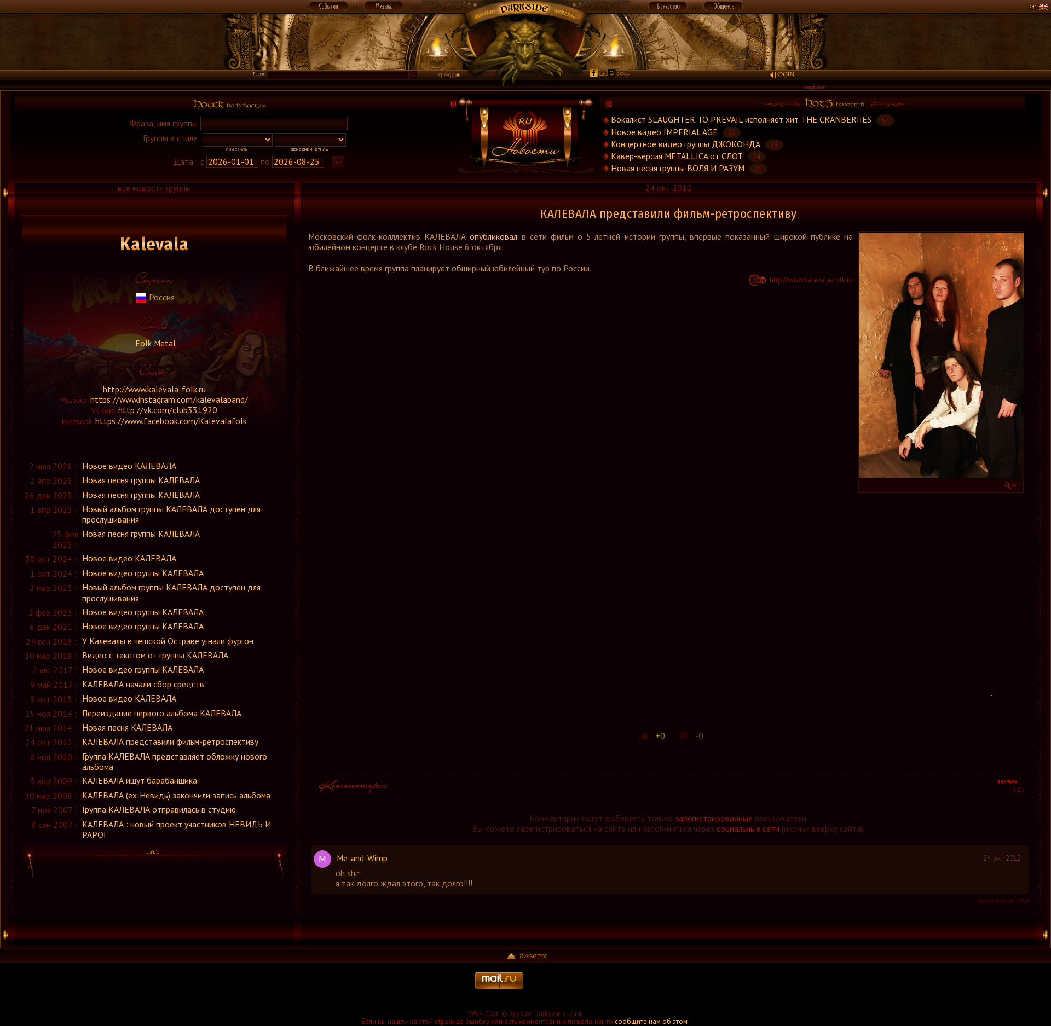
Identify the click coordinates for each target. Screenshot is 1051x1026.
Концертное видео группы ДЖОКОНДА (685, 143)
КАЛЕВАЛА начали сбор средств (143, 684)
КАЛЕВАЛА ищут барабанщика (139, 780)
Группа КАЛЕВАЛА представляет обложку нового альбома (174, 761)
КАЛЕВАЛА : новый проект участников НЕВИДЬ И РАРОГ (176, 829)
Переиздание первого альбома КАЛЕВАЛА (161, 713)
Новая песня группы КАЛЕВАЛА (141, 479)
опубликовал (493, 236)
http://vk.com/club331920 (167, 409)
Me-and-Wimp (362, 858)
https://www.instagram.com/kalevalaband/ (169, 399)
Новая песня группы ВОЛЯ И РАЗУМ (677, 168)
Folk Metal (154, 343)
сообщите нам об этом (651, 1021)
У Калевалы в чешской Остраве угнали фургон (167, 640)
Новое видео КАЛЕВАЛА (129, 465)
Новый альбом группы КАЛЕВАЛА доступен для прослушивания (171, 514)
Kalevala (154, 244)
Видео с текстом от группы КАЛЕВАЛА (155, 655)
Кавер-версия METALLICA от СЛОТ (677, 155)
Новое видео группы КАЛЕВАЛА (143, 572)
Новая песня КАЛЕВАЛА (127, 727)
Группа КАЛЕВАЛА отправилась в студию (159, 809)
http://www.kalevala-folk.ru (154, 389)
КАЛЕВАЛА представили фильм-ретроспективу (170, 741)
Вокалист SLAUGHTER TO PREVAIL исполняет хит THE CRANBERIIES (741, 119)
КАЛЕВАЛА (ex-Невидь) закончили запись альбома (176, 795)
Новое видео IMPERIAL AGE (664, 131)
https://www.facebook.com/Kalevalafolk (171, 420)
